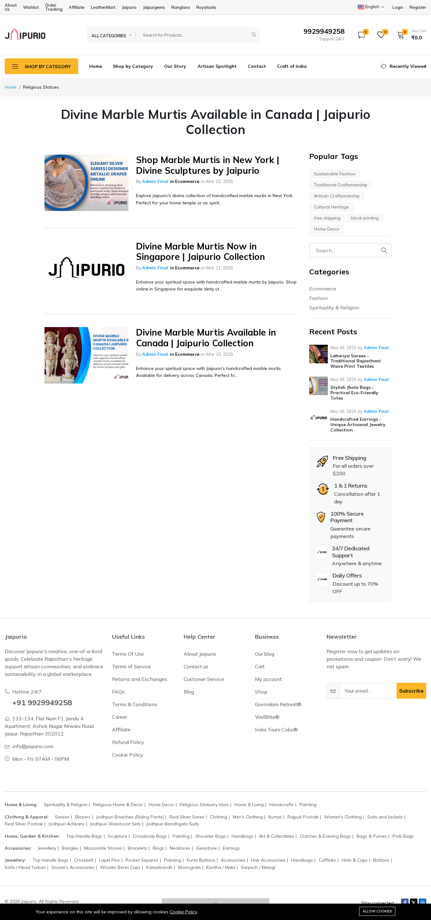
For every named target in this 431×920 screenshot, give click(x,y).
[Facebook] (405, 903)
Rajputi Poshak (302, 817)
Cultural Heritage (331, 207)
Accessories (233, 860)
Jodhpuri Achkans (67, 824)
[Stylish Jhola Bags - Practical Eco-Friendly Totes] (318, 386)
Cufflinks (327, 860)
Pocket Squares (142, 860)
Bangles (70, 848)
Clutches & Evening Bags (325, 836)
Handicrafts (281, 804)
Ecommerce (187, 181)
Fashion (318, 298)
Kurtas (275, 817)
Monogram (189, 867)
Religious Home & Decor (118, 804)
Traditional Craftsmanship (340, 185)
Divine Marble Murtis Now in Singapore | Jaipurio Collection (200, 251)
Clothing (218, 817)
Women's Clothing (343, 817)
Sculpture (117, 836)
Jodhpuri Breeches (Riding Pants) (130, 817)
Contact (257, 66)
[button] (409, 34)
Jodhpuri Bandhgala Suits (172, 824)
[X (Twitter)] (413, 903)
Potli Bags (403, 836)
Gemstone (206, 848)
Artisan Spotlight (217, 66)
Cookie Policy (183, 912)
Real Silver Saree (186, 817)
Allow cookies (377, 911)
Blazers (83, 817)
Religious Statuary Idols (204, 804)
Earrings (231, 848)
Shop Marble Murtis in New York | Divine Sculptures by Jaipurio (207, 165)
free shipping (327, 218)
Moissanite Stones (103, 848)
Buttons (381, 860)
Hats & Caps (355, 860)
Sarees (62, 817)
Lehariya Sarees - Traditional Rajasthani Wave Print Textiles (355, 361)
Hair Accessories (268, 860)
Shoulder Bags (210, 836)
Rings (158, 848)
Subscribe (411, 691)
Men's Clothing (248, 817)
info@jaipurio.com (32, 746)
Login (398, 7)
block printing (365, 218)
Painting (307, 804)
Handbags (242, 836)
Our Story (175, 66)
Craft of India (292, 66)
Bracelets (137, 848)
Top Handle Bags (84, 836)
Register (418, 7)
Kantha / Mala (220, 867)
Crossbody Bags (150, 836)
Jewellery (47, 848)
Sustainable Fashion (335, 174)
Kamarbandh (159, 867)
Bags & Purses (372, 836)
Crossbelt (83, 860)
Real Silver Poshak (24, 824)
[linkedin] (422, 903)
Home (95, 66)
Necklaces (180, 848)
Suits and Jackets (385, 817)
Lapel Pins (109, 860)
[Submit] (254, 35)
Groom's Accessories (72, 867)
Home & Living (249, 804)
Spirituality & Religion (334, 307)
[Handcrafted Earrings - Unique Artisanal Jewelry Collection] (318, 417)
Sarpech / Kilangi (258, 867)
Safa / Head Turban (25, 867)
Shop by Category (133, 66)
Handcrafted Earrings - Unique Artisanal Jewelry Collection (358, 424)
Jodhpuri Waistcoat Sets (115, 824)
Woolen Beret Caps (120, 867)
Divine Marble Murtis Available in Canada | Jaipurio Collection (206, 338)
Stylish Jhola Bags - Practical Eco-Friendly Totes (354, 392)
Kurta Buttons (201, 860)
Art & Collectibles (276, 836)
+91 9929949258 (42, 702)
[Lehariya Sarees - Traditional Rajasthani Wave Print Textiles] (318, 354)
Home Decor (326, 229)
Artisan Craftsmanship (337, 196)
